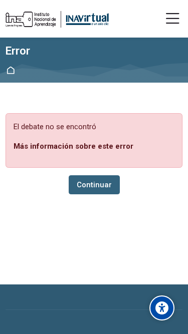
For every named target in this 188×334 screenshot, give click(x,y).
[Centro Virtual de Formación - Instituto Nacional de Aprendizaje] (57, 19)
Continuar (94, 184)
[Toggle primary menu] (172, 19)
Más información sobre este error (73, 146)
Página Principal (12, 70)
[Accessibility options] (161, 307)
